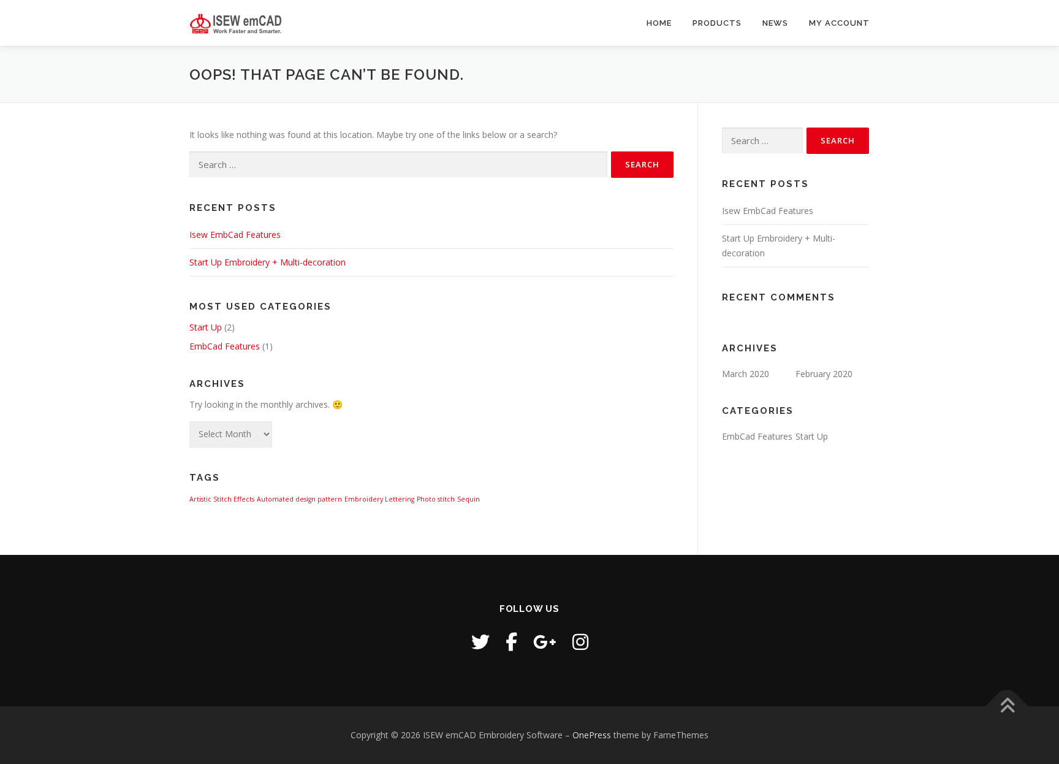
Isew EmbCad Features (235, 234)
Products (717, 23)
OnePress (591, 735)
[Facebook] (511, 641)
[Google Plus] (544, 641)
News (775, 23)
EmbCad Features (224, 346)
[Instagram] (580, 641)
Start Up (205, 327)
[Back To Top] (1007, 706)
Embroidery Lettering (379, 499)
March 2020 (745, 374)
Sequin (468, 499)
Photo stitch (436, 499)
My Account (839, 23)
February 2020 (823, 374)
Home (659, 23)
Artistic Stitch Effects (221, 499)
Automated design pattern (299, 499)
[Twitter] (480, 641)
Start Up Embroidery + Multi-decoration (267, 262)
